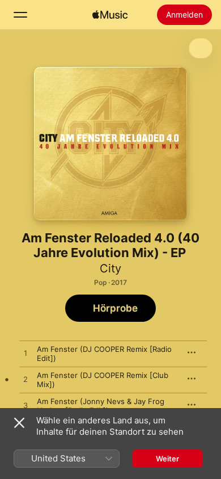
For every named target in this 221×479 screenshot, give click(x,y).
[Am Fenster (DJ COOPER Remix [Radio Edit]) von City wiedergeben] (25, 353)
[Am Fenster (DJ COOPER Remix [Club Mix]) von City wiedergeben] (25, 380)
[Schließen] (19, 423)
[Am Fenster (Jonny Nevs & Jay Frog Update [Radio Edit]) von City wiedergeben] (25, 406)
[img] (110, 15)
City (110, 268)
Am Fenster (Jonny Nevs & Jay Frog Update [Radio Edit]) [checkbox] (100, 406)
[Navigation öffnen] (20, 14)
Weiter (167, 458)
